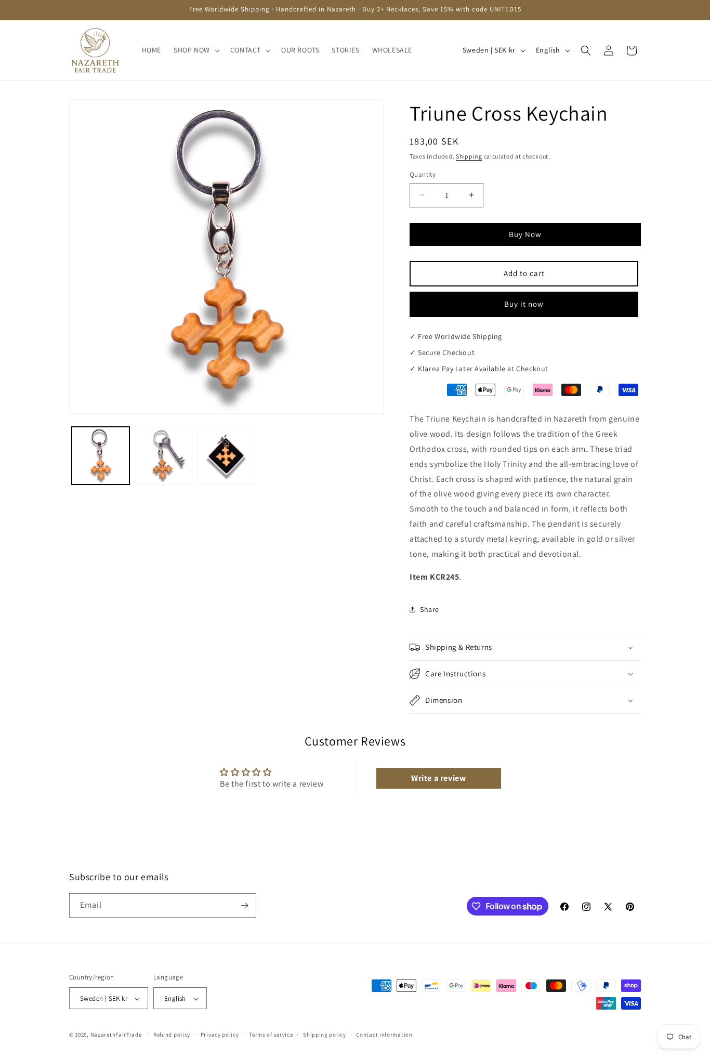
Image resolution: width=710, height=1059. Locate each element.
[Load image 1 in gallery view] (100, 456)
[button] (195, 50)
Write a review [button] (438, 778)
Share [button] (429, 609)
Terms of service (271, 1035)
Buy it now (524, 304)
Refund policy (171, 1035)
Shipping (469, 156)
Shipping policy (324, 1035)
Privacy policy (220, 1035)
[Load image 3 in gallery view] (226, 456)
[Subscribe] (244, 905)
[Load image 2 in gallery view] (163, 456)
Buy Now (525, 234)
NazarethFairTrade (116, 1035)
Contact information (384, 1035)
